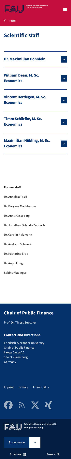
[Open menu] (65, 9)
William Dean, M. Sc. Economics (21, 78)
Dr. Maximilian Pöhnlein (24, 59)
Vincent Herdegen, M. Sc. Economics (25, 99)
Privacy (23, 387)
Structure (15, 454)
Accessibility (41, 387)
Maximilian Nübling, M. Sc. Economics (27, 143)
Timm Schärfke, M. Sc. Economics (23, 121)
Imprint (9, 387)
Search (51, 454)
